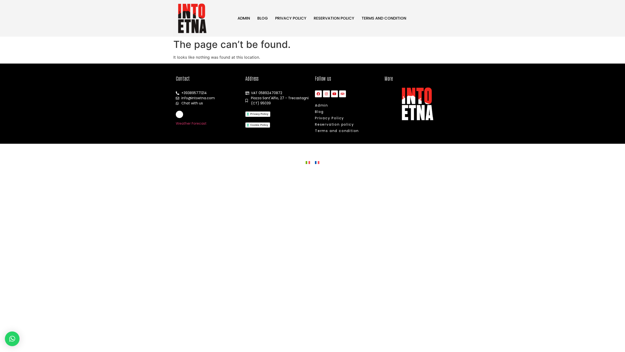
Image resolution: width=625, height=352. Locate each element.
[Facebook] (318, 93)
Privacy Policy (290, 18)
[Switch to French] (317, 162)
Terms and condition (384, 18)
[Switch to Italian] (307, 162)
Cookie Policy (259, 125)
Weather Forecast (191, 123)
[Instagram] (326, 93)
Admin (244, 18)
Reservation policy (334, 18)
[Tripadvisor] (342, 93)
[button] (12, 338)
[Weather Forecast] (179, 114)
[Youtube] (334, 93)
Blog (262, 18)
